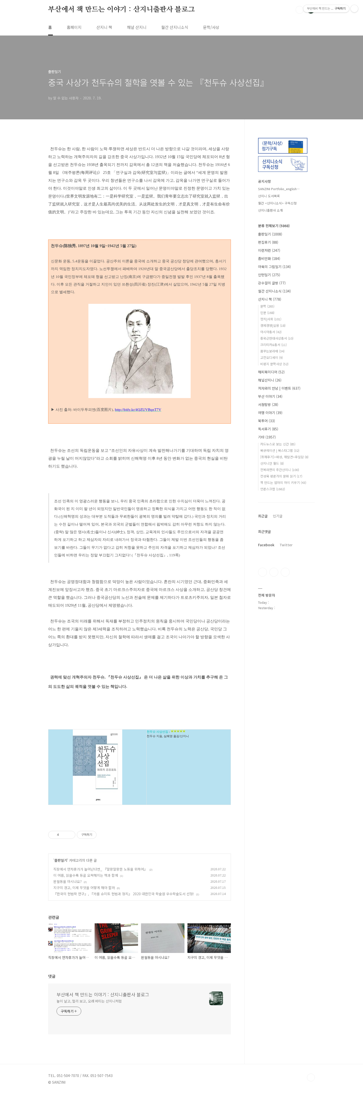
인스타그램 (273, 572)
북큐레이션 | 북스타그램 (279, 450)
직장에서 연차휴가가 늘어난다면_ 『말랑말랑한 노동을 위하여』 (100, 869)
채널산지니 (270, 380)
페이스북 (262, 572)
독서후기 (268, 428)
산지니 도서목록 (269, 196)
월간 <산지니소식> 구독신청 (277, 203)
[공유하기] (63, 835)
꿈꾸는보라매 (272, 351)
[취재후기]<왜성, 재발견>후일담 (284, 457)
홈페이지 (74, 27)
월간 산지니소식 (174, 27)
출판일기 (60, 860)
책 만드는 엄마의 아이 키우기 (283, 482)
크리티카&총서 (273, 344)
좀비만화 (269, 258)
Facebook (266, 544)
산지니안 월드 (272, 463)
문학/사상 (211, 27)
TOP (311, 1077)
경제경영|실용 (272, 325)
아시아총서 (271, 331)
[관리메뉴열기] (354, 8)
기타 (267, 437)
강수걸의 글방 (272, 282)
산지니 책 (104, 27)
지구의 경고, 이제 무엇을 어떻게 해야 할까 (84, 887)
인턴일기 (269, 274)
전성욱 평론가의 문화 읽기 (281, 476)
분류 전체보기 (274, 225)
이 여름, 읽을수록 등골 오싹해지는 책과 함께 (85, 875)
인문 (267, 312)
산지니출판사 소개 (270, 210)
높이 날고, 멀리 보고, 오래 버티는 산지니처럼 (89, 1001)
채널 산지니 (136, 27)
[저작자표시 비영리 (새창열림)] (101, 835)
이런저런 (269, 250)
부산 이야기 (270, 396)
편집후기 (268, 242)
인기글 (277, 515)
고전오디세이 (271, 357)
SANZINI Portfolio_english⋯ (279, 188)
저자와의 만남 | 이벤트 (279, 388)
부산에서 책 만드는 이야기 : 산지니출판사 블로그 (121, 9)
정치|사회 (270, 319)
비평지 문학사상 (274, 364)
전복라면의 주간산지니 (279, 469)
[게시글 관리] (70, 835)
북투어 (266, 420)
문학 (267, 306)
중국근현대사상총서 (276, 338)
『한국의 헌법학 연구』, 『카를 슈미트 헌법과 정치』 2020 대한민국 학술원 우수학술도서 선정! (123, 893)
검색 (299, 10)
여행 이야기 (270, 412)
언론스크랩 (272, 489)
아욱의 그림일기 (274, 266)
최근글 (263, 515)
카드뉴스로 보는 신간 (277, 444)
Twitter (286, 544)
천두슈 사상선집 (157, 731)
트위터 (285, 572)
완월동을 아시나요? (67, 881)
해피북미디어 (271, 371)
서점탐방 (268, 404)
